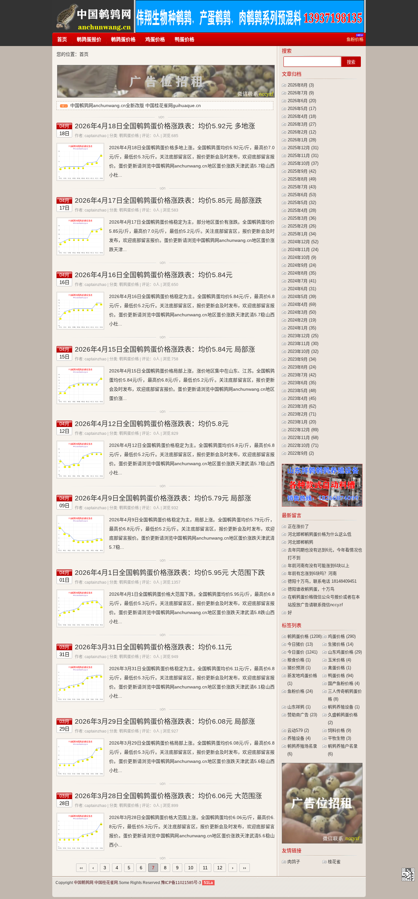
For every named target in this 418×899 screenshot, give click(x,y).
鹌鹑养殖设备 (344, 706)
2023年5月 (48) (302, 390)
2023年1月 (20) (302, 421)
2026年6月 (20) (302, 100)
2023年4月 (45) (302, 398)
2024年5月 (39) (302, 296)
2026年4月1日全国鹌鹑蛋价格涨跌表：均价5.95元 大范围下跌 (170, 572)
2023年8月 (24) (302, 367)
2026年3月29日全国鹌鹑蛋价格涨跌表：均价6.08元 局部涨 (165, 721)
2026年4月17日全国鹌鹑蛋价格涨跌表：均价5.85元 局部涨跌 (168, 200)
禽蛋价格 (339, 667)
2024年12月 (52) (303, 241)
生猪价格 (340, 644)
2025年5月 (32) (302, 202)
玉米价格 (339, 659)
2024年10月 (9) (302, 257)
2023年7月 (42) (302, 374)
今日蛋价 (302, 652)
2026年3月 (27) (302, 124)
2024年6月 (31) (302, 288)
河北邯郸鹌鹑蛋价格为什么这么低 (319, 534)
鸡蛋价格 (155, 39)
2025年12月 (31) (303, 147)
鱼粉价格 (300, 691)
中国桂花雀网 (106, 882)
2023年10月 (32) (303, 351)
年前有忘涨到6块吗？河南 (312, 573)
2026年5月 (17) (302, 108)
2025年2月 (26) (302, 226)
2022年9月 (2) (301, 453)
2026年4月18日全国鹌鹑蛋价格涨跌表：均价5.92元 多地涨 (165, 126)
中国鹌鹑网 (93, 16)
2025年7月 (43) (302, 186)
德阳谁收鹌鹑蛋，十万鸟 (311, 589)
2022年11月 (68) (303, 437)
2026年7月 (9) (301, 92)
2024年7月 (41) (302, 280)
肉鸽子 (293, 861)
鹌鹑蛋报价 (89, 39)
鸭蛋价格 (184, 39)
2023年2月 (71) (302, 414)
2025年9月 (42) (302, 171)
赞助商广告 (302, 714)
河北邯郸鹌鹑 (300, 542)
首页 (62, 39)
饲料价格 (339, 730)
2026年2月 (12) (302, 132)
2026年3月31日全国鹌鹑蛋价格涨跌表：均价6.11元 (153, 647)
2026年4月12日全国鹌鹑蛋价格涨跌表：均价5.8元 (152, 423)
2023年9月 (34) (302, 359)
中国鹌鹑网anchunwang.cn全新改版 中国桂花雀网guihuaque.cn (135, 105)
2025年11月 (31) (303, 155)
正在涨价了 (298, 526)
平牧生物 (339, 738)
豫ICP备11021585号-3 (181, 882)
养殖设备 (299, 738)
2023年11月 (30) (303, 343)
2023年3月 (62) (302, 406)
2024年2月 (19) (302, 320)
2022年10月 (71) (303, 445)
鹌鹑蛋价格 (123, 39)
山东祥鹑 (299, 706)
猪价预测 (299, 667)
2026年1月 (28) (302, 139)
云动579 (298, 730)
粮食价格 (299, 659)
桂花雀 (334, 861)
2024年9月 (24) (302, 265)
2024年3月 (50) (302, 312)
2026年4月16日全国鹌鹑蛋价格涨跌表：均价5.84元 (154, 274)
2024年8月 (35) (302, 273)
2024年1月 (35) (302, 327)
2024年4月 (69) (302, 304)
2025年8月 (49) (302, 179)
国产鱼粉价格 (344, 683)
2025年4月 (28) (302, 210)
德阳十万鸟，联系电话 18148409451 (322, 581)
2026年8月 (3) (301, 85)
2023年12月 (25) (303, 335)
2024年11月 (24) (303, 249)
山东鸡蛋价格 (345, 652)
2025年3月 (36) (302, 218)
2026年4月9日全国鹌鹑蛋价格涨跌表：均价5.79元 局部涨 (163, 498)
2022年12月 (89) (303, 429)
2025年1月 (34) (302, 233)
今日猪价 (300, 644)
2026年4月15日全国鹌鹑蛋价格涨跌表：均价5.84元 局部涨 (165, 349)
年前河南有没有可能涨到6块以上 (318, 565)
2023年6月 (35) (302, 382)
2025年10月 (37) (303, 163)
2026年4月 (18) (302, 116)
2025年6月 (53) (302, 194)
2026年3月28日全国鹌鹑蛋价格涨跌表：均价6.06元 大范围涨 (168, 795)
